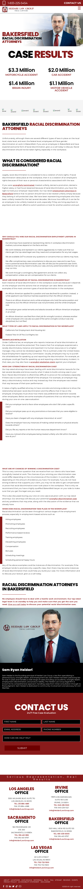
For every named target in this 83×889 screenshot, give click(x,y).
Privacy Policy (10, 882)
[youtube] (20, 887)
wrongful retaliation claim (42, 362)
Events (75, 880)
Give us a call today (17, 604)
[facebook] (3, 887)
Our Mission (26, 880)
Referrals (38, 880)
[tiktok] (16, 887)
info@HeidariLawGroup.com (21, 809)
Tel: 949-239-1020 (61, 805)
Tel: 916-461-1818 (21, 835)
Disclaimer (45, 882)
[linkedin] (10, 887)
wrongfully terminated (23, 185)
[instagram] (7, 887)
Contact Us (72, 3)
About (6, 880)
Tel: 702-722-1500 (41, 862)
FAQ (51, 880)
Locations (15, 880)
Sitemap (58, 880)
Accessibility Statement (28, 882)
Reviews (66, 880)
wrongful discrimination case (63, 499)
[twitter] (13, 887)
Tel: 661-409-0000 (61, 834)
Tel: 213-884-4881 (21, 804)
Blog (46, 880)
